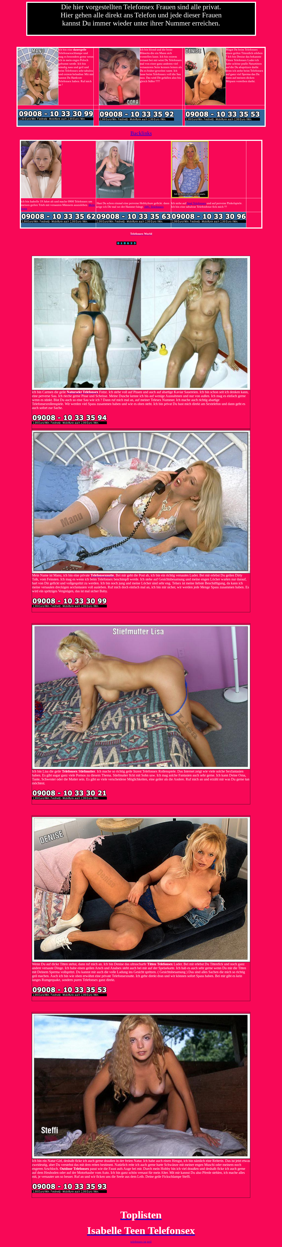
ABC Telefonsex (154, 206)
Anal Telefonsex (196, 203)
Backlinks (141, 133)
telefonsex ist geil (141, 1241)
